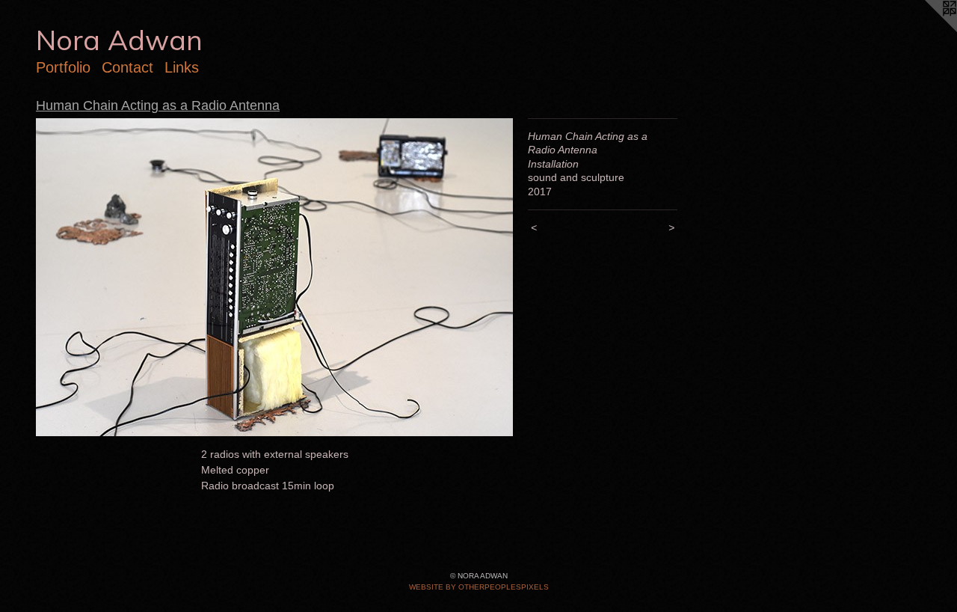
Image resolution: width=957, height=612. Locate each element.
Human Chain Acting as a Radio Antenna (158, 105)
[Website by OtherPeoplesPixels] (927, 30)
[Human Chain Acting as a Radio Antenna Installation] (274, 277)
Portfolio (63, 67)
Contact (127, 67)
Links (181, 67)
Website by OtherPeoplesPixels (479, 587)
